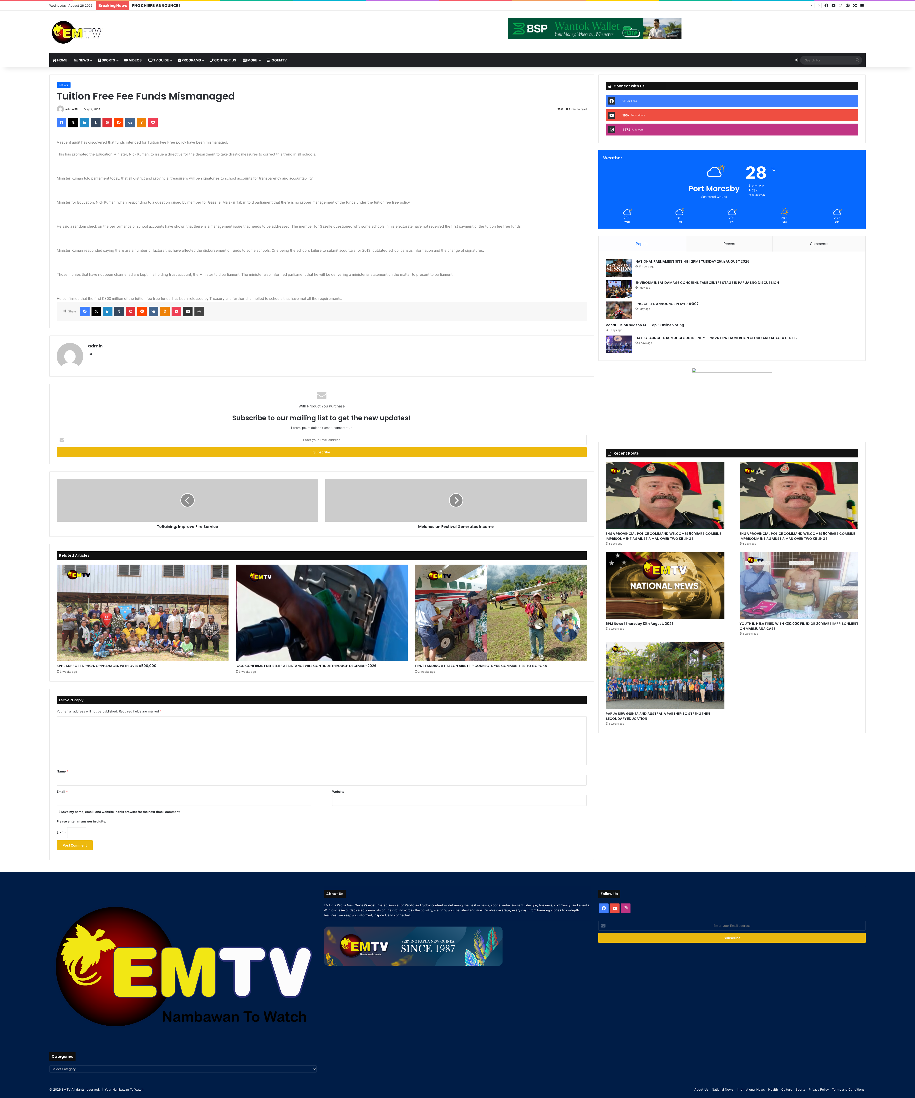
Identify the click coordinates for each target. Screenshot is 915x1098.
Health (773, 1089)
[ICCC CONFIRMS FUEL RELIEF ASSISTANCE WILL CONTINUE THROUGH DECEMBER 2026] (321, 613)
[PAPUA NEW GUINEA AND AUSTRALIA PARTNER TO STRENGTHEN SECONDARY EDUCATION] (665, 675)
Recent (729, 243)
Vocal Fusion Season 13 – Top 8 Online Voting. (175, 5)
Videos (135, 60)
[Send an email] (76, 109)
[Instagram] (840, 5)
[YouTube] (833, 5)
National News (722, 1089)
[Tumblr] (96, 122)
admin (69, 109)
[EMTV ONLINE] (92, 32)
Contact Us (225, 60)
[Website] (91, 354)
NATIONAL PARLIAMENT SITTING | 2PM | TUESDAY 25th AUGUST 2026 (692, 261)
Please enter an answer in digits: (81, 821)
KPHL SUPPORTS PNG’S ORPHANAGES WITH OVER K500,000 (106, 665)
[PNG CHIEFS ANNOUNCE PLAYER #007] (619, 310)
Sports (108, 60)
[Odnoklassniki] (141, 122)
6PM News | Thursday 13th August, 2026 (640, 623)
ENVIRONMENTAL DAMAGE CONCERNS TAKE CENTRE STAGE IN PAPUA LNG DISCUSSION (707, 282)
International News (751, 1089)
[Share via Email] (188, 311)
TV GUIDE (160, 60)
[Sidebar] (862, 5)
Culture (786, 1089)
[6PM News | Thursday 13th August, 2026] (665, 585)
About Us (701, 1089)
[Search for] (857, 60)
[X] (73, 122)
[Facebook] (826, 5)
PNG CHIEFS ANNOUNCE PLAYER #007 (667, 303)
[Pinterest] (107, 122)
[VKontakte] (130, 122)
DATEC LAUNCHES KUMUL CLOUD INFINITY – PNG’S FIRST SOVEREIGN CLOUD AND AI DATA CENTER (716, 338)
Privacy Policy (819, 1089)
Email (62, 791)
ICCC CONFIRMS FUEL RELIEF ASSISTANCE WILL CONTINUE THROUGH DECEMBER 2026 (306, 665)
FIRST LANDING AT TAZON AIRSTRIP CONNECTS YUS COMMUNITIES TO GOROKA (481, 665)
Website (338, 791)
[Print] (199, 311)
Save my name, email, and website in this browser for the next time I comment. (121, 812)
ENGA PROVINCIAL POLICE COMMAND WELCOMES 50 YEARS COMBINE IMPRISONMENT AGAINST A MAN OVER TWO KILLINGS (663, 536)
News (83, 60)
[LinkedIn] (84, 122)
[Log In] (847, 5)
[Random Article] (855, 5)
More (252, 60)
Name (62, 771)
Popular (642, 243)
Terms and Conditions (848, 1089)
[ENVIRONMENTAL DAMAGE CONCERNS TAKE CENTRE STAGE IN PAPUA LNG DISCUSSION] (619, 289)
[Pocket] (153, 122)
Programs (191, 60)
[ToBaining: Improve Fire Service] (187, 500)
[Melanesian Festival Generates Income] (456, 500)
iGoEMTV (278, 60)
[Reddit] (118, 122)
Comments (819, 243)
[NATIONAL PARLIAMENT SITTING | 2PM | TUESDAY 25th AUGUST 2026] (619, 268)
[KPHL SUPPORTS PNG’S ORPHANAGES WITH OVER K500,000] (143, 613)
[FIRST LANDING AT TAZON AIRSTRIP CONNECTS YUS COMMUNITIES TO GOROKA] (501, 613)
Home (61, 60)
